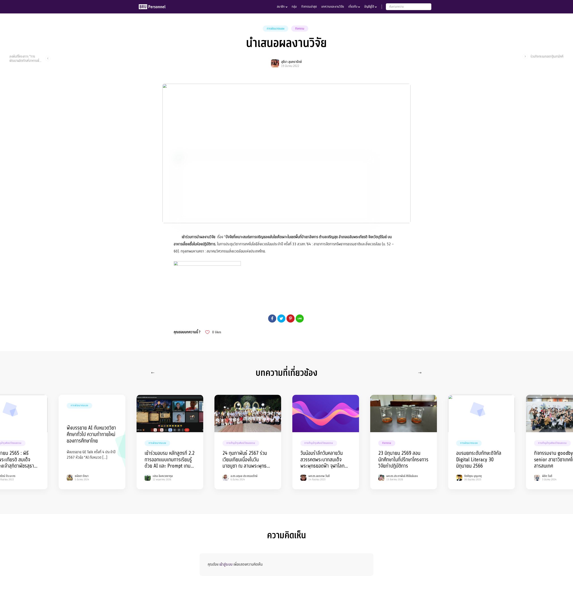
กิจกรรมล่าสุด (309, 6)
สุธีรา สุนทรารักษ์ (291, 61)
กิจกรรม (299, 29)
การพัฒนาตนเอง (275, 29)
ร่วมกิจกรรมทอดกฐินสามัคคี (546, 56)
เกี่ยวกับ (352, 6)
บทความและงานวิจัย (332, 6)
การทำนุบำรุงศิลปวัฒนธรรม (241, 443)
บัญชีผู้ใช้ (369, 6)
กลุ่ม (294, 6)
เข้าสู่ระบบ (226, 564)
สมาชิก (281, 6)
